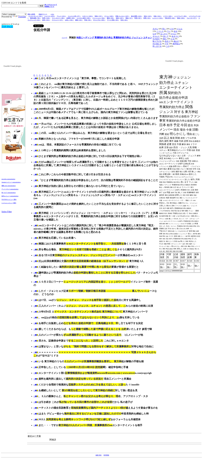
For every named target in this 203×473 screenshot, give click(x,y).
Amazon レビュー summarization (11, 182)
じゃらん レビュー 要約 (9, 203)
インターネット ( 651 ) (35, 16)
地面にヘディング (85, 37)
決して (165, 36)
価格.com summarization (9, 185)
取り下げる (157, 41)
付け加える (157, 44)
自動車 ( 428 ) (70, 18)
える (173, 39)
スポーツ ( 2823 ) (87, 16)
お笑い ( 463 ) (69, 20)
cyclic (52, 14)
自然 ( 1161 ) (46, 20)
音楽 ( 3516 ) (158, 16)
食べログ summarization (9, 192)
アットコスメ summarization (10, 189)
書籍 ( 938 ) (110, 18)
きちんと (156, 36)
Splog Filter (7, 211)
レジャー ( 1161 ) (157, 18)
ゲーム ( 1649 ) (109, 16)
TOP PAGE (7, 26)
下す (166, 44)
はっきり (164, 34)
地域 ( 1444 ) (181, 18)
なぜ (154, 34)
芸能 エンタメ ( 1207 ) (122, 16)
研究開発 (106, 455)
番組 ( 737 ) (129, 18)
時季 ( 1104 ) (46, 18)
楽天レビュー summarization (10, 196)
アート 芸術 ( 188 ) (113, 20)
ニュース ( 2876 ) (49, 16)
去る (175, 31)
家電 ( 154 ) (147, 18)
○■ (35, 78)
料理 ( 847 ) (138, 18)
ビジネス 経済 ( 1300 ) (84, 18)
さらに (173, 34)
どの (172, 29)
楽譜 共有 (99, 455)
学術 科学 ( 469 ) (170, 18)
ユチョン (147, 37)
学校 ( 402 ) (88, 20)
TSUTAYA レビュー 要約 (9, 199)
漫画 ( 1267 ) (120, 18)
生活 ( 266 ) (124, 20)
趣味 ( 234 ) (79, 20)
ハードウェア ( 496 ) (180, 16)
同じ (164, 29)
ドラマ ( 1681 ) (168, 16)
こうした (160, 31)
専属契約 (99, 37)
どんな (179, 29)
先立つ (167, 41)
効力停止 (108, 37)
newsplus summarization (8, 179)
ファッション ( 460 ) (98, 18)
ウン (169, 31)
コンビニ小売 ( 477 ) (74, 16)
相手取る (176, 44)
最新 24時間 (31, 14)
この (167, 46)
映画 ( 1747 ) (99, 16)
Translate (22, 16)
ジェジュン (137, 37)
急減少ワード (43, 14)
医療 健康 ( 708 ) (35, 18)
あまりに (175, 36)
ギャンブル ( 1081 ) (99, 20)
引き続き (156, 39)
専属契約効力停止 (122, 37)
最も (165, 39)
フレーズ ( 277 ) (192, 18)
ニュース (64, 37)
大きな (155, 29)
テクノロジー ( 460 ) (58, 18)
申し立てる (157, 46)
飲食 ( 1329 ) (148, 16)
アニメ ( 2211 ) (61, 16)
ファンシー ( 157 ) (57, 20)
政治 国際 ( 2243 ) (136, 16)
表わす (176, 41)
